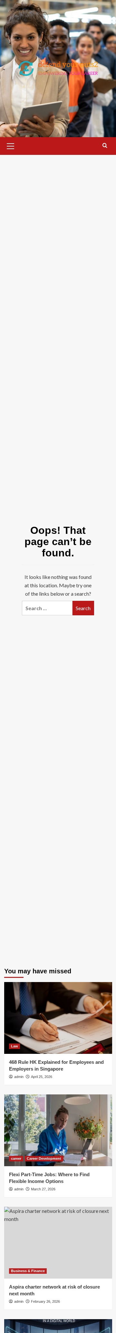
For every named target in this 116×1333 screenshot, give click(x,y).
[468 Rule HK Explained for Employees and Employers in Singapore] (58, 1018)
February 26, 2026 (45, 1301)
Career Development (44, 1158)
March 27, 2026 (43, 1189)
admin (19, 1077)
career (16, 1158)
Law (14, 1046)
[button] (10, 145)
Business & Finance (28, 1271)
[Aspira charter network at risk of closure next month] (58, 1243)
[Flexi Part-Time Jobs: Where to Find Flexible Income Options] (58, 1130)
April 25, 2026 (41, 1077)
